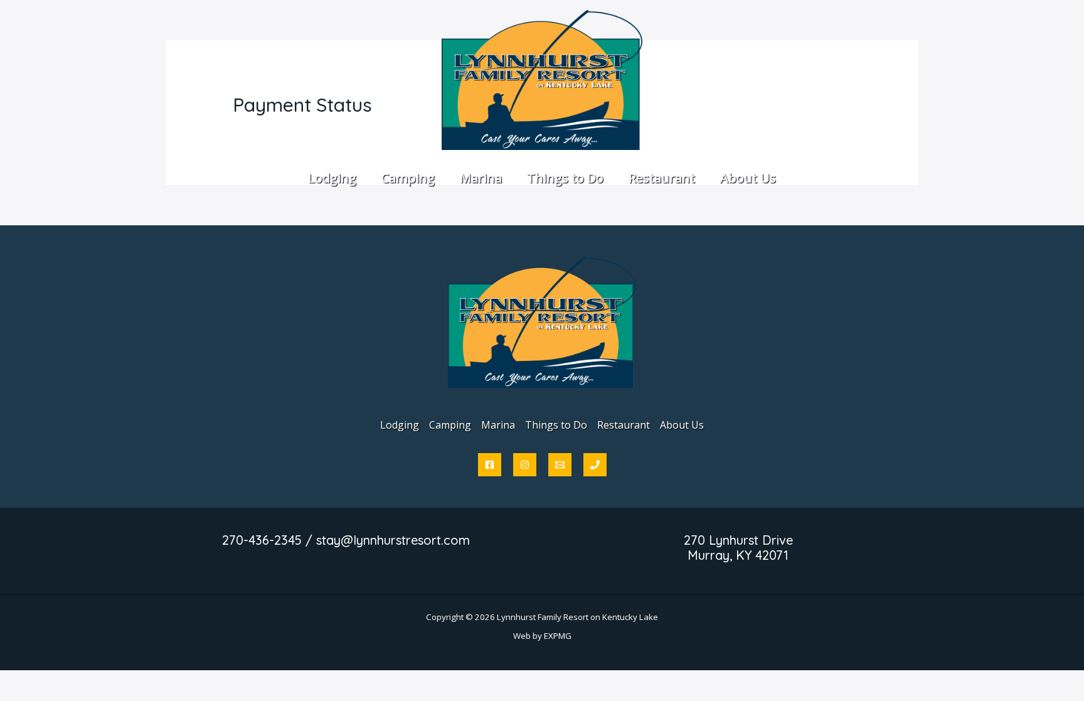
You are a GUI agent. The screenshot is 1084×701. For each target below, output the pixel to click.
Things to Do (556, 425)
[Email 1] (559, 464)
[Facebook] (489, 464)
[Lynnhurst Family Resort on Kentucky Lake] (542, 79)
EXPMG (557, 635)
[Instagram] (524, 464)
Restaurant (623, 425)
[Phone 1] (595, 464)
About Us (682, 425)
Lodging (399, 425)
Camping (450, 425)
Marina (498, 425)
